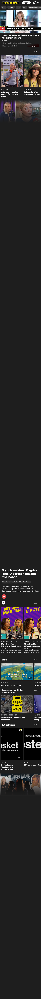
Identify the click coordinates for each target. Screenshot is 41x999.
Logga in (26, 3)
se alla (36, 52)
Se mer (33, 46)
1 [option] (3, 603)
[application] (20, 21)
